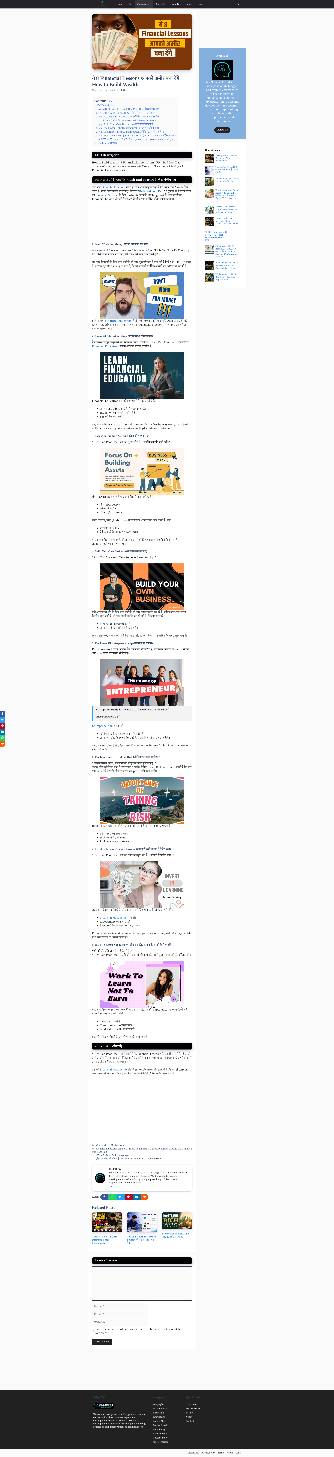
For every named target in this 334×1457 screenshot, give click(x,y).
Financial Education (118, 321)
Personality (159, 1429)
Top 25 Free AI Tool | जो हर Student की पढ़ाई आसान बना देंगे (141, 1239)
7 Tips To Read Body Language (112, 1155)
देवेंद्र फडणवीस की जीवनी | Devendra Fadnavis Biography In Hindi (129, 1159)
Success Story (160, 1438)
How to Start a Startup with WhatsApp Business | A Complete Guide (227, 209)
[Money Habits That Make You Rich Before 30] (177, 1227)
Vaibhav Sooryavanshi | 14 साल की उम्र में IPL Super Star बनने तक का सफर (216, 236)
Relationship (160, 1433)
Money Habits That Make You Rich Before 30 (175, 1235)
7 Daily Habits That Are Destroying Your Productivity (104, 1239)
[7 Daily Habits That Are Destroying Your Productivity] (107, 1230)
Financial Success (107, 195)
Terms (189, 1413)
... (111, 1185)
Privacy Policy (193, 1408)
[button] (238, 4)
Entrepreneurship (103, 726)
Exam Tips (176, 4)
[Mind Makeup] (102, 4)
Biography (161, 4)
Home (120, 4)
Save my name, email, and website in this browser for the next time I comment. (140, 1331)
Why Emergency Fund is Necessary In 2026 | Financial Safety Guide (226, 265)
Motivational (143, 4)
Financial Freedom (113, 187)
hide (111, 101)
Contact (201, 4)
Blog (130, 4)
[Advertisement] (142, 223)
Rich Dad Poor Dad (151, 191)
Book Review (160, 1408)
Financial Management (114, 918)
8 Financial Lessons (106, 1149)
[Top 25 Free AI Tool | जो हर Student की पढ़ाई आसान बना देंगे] (142, 1230)
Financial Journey (111, 1069)
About (189, 4)
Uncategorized (160, 1442)
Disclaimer (191, 1404)
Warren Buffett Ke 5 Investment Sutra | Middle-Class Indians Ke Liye (226, 222)
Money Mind (102, 1145)
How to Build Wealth (174, 1149)
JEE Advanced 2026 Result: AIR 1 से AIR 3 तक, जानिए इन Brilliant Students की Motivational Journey (227, 251)
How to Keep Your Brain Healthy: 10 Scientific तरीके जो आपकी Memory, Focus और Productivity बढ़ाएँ (226, 195)
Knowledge (159, 1417)
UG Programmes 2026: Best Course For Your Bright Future (225, 277)
